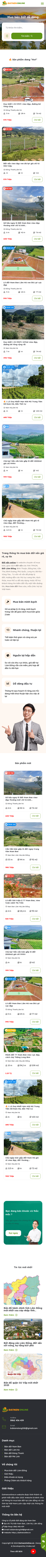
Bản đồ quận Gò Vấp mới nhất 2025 (21, 1383)
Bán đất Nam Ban (12, 1446)
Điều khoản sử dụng (13, 1477)
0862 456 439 (17, 1420)
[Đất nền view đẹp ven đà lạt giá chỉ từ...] (23, 144)
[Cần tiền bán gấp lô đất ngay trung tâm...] (23, 834)
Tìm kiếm (25, 36)
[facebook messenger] (43, 1541)
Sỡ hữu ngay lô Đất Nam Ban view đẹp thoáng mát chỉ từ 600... (21, 224)
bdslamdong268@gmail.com (23, 1428)
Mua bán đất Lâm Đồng (15, 1470)
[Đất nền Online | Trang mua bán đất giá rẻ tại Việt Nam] (13, 3)
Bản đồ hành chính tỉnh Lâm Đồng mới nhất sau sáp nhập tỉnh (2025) (23, 1309)
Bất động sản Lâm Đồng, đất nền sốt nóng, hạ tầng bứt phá (23, 1344)
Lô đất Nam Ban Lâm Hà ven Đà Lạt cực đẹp (22, 283)
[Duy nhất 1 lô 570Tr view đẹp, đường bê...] (23, 84)
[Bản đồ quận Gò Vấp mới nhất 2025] (23, 1367)
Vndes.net (30, 1546)
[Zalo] (43, 1536)
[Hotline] (43, 1546)
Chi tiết (37, 120)
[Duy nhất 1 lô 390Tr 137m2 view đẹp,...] (23, 322)
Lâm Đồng (26, 855)
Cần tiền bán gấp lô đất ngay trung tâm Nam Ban (22, 850)
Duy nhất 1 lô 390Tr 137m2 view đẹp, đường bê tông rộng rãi (20, 343)
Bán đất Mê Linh (12, 1456)
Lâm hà (19, 110)
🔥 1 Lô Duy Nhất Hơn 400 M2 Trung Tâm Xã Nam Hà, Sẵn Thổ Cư (22, 402)
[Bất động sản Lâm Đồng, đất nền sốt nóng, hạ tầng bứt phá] (23, 1329)
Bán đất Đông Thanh (14, 1453)
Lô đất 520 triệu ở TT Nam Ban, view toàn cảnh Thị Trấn (22, 901)
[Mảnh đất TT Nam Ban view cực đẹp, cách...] (23, 1040)
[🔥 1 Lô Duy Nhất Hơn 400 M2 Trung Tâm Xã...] (23, 382)
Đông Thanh (10, 110)
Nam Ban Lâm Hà (14, 855)
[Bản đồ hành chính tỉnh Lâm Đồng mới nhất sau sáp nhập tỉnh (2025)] (23, 1296)
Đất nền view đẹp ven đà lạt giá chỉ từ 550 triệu (21, 164)
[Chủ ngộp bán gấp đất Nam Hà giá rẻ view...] (23, 501)
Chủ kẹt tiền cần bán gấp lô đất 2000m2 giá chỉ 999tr (22, 462)
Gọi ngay (13, 1233)
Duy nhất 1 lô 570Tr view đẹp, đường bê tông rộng (22, 105)
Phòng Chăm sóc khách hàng (18, 1480)
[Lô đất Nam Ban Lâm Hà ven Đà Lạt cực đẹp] (23, 263)
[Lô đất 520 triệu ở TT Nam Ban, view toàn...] (23, 886)
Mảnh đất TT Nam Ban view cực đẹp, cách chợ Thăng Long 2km (22, 1056)
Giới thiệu (8, 1474)
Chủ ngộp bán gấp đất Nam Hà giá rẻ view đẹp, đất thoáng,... (21, 521)
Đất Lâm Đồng (9, 568)
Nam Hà (9, 348)
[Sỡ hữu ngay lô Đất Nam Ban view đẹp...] (23, 203)
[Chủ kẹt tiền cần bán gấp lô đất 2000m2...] (23, 441)
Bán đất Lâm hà (12, 1450)
